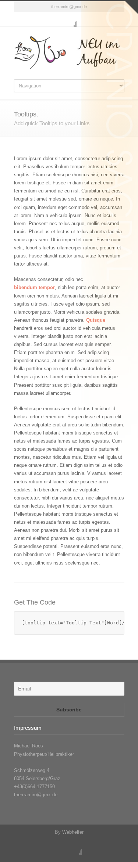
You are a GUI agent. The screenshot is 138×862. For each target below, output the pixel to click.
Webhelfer (73, 832)
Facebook (69, 19)
